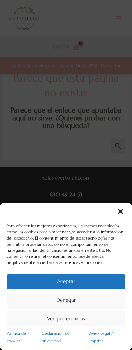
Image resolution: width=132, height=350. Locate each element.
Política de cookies (16, 337)
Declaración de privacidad (56, 337)
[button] (121, 212)
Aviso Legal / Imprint (101, 337)
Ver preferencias (66, 318)
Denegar (66, 300)
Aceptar (66, 281)
